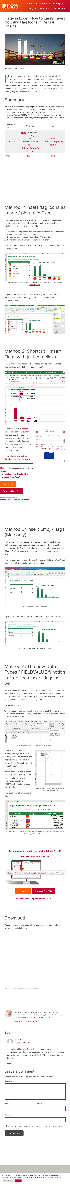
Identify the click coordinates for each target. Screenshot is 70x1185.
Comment (9, 1081)
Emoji (53, 139)
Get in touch (59, 8)
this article (16, 787)
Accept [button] (18, 1181)
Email (39, 1104)
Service (43, 8)
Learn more (8, 484)
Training (29, 8)
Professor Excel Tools (36, 3)
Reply (9, 1063)
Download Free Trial (11, 491)
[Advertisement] (35, 180)
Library (56, 3)
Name (7, 1104)
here (25, 928)
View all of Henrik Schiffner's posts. (27, 1021)
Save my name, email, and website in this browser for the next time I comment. (35, 1126)
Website (8, 1115)
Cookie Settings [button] (8, 1181)
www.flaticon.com (35, 284)
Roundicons (55, 282)
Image (23, 132)
